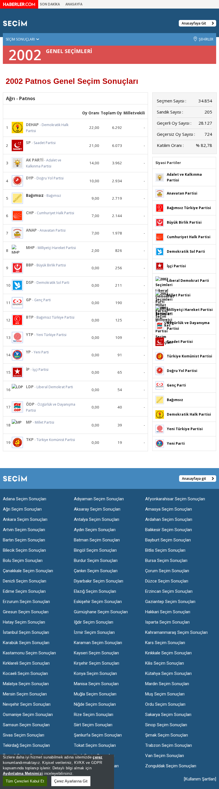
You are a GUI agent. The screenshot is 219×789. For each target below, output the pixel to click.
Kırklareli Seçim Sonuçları (26, 663)
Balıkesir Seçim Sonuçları (168, 529)
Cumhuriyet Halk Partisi (188, 236)
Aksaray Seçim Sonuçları (97, 509)
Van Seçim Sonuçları (164, 755)
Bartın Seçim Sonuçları (24, 540)
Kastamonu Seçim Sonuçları (29, 653)
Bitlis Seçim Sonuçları (165, 550)
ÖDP (30, 404)
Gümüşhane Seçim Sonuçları (101, 611)
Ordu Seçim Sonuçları (165, 704)
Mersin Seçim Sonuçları (25, 694)
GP (28, 299)
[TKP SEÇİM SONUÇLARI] (17, 442)
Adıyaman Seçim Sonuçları (99, 498)
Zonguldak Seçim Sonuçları (170, 765)
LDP (30, 386)
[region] (57, 771)
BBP (30, 265)
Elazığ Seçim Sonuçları (95, 591)
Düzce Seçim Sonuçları (166, 581)
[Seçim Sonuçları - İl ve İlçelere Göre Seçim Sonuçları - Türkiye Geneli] (15, 22)
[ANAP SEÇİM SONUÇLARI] (17, 233)
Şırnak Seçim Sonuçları (166, 735)
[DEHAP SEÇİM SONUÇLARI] (17, 127)
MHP (30, 247)
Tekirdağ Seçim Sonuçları (26, 745)
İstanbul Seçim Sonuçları (26, 632)
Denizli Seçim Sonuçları (24, 581)
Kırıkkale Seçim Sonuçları (168, 653)
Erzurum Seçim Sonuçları (26, 601)
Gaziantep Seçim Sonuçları (170, 601)
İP (28, 369)
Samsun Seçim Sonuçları (26, 724)
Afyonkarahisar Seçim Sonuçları (175, 498)
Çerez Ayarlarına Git (71, 781)
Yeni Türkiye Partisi (185, 428)
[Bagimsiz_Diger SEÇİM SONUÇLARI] (159, 399)
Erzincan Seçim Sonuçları (168, 591)
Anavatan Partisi (182, 193)
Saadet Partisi (180, 341)
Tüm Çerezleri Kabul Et (25, 781)
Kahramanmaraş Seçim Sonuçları (176, 632)
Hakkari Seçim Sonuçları (167, 611)
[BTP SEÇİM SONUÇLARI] (17, 320)
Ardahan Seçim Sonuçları (168, 519)
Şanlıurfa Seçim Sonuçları (98, 735)
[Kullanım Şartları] (200, 779)
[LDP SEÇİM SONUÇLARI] (17, 387)
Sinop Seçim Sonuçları (166, 724)
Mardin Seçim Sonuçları (167, 683)
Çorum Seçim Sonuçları (167, 570)
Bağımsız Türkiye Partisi (189, 207)
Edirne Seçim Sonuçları (24, 591)
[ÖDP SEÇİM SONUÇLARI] (17, 407)
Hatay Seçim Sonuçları (24, 622)
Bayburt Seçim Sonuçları (168, 540)
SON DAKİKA (50, 4)
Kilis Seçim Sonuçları (164, 663)
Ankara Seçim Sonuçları (25, 519)
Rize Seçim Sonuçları (93, 714)
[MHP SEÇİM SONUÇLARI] (17, 250)
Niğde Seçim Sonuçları (95, 704)
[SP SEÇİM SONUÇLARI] (17, 145)
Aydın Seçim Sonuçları (94, 529)
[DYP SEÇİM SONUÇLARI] (17, 181)
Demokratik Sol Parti (186, 251)
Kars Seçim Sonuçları (165, 642)
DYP (30, 178)
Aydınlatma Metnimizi (23, 773)
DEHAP (32, 124)
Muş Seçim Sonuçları (164, 694)
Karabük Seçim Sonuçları (26, 642)
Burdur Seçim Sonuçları (95, 560)
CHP (30, 212)
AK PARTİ (34, 160)
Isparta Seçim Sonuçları (167, 622)
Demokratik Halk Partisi (189, 414)
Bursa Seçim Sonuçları (166, 560)
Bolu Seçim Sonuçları (22, 560)
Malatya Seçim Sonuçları (26, 683)
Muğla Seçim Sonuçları (95, 694)
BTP (30, 317)
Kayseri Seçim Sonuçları (96, 653)
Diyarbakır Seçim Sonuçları (98, 581)
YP (28, 352)
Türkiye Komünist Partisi (189, 356)
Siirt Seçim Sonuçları (93, 724)
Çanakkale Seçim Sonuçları (28, 570)
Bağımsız (175, 399)
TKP (30, 439)
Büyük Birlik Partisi (184, 222)
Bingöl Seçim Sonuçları (95, 550)
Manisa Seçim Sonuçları (96, 683)
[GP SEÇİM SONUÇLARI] (17, 302)
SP (28, 142)
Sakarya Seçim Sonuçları (168, 714)
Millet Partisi (178, 295)
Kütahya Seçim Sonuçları (168, 673)
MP (29, 422)
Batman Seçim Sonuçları (97, 540)
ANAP (31, 230)
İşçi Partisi (176, 266)
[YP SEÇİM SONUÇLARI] (17, 355)
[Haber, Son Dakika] (19, 4)
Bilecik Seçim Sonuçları (24, 550)
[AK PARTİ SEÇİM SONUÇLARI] (17, 163)
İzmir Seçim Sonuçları (94, 632)
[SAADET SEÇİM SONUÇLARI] (159, 341)
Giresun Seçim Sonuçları (25, 611)
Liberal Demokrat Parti (188, 280)
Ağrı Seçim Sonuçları (22, 509)
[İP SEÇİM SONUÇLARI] (17, 372)
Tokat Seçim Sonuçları (95, 745)
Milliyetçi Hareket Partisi (190, 309)
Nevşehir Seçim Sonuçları (26, 704)
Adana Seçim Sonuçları (24, 498)
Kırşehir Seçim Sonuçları (96, 663)
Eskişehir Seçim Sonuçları (98, 601)
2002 (25, 54)
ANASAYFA (73, 4)
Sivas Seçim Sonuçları (23, 735)
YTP (29, 334)
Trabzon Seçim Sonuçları (168, 745)
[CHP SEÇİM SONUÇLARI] (17, 215)
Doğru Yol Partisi (182, 370)
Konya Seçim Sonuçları (95, 673)
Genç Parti (176, 385)
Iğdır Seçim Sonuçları (93, 622)
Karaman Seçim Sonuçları (98, 642)
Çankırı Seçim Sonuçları (95, 570)
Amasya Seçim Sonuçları (168, 509)
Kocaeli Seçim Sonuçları (25, 673)
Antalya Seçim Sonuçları (96, 519)
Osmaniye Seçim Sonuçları (28, 714)
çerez (97, 757)
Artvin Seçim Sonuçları (24, 529)
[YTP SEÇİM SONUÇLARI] (17, 337)
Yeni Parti (176, 443)
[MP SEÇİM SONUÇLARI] (17, 422)
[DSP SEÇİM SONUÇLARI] (17, 285)
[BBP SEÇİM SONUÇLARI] (17, 268)
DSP (30, 282)
